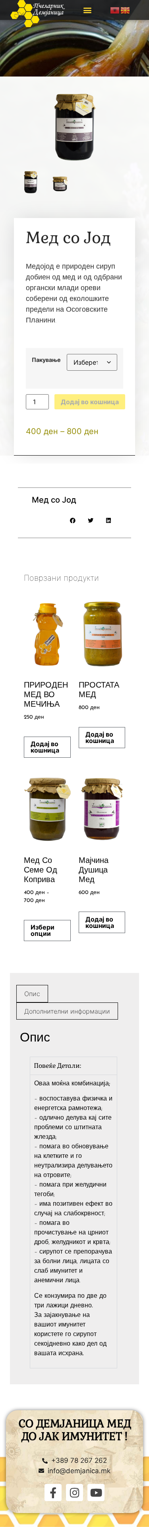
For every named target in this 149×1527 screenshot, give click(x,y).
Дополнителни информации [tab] (67, 1011)
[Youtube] (95, 1492)
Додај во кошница (90, 402)
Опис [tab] (32, 994)
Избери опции (42, 930)
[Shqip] (115, 10)
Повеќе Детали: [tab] (57, 1065)
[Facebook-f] (53, 1492)
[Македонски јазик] (125, 10)
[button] (87, 10)
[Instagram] (74, 1492)
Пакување (46, 360)
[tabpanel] (73, 1221)
